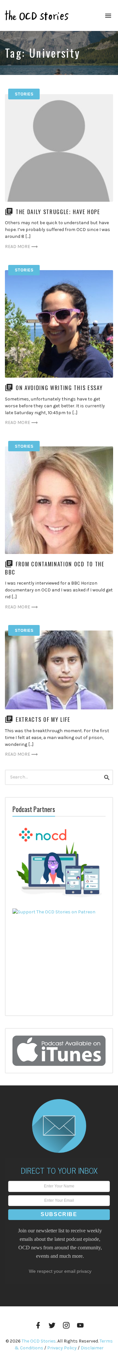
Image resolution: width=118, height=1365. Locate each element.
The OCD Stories (39, 1341)
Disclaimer (92, 1348)
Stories (24, 94)
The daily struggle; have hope (58, 212)
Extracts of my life (43, 719)
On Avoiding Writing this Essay (59, 388)
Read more (17, 246)
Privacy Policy (62, 1348)
